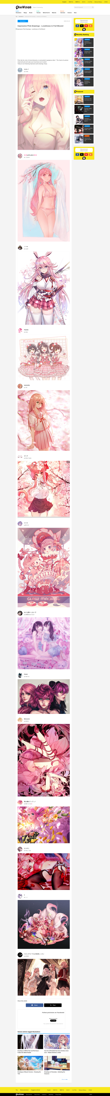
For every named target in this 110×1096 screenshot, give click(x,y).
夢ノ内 (27, 525)
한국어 (83, 1)
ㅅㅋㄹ (26, 246)
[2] (44, 517)
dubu (26, 332)
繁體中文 (78, 1)
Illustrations (18, 12)
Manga (25, 12)
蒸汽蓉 (27, 956)
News (75, 12)
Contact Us (44, 1094)
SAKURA (27, 385)
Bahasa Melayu (98, 1)
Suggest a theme (35, 1090)
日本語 (106, 1)
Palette (26, 330)
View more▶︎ (64, 1079)
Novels (30, 12)
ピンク (26, 456)
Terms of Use (37, 1094)
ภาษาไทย (90, 1)
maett (26, 248)
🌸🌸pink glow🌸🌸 (30, 155)
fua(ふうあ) (28, 850)
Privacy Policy (58, 1094)
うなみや (27, 157)
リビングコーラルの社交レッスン (34, 954)
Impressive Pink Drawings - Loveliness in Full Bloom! (35, 16)
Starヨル (27, 676)
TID (26, 387)
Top (16, 16)
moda (26, 71)
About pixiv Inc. (29, 1094)
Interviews (62, 12)
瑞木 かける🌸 (28, 803)
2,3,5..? (26, 69)
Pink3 (26, 674)
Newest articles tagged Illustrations (29, 1032)
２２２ (26, 523)
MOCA (27, 721)
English (64, 1)
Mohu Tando (28, 458)
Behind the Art (46, 12)
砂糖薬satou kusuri (29, 614)
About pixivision (24, 1090)
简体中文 (71, 1)
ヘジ (26, 897)
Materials (54, 12)
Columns (69, 12)
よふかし (26, 848)
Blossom (27, 719)
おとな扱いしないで (30, 612)
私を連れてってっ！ (30, 801)
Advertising (51, 1094)
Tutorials (39, 12)
